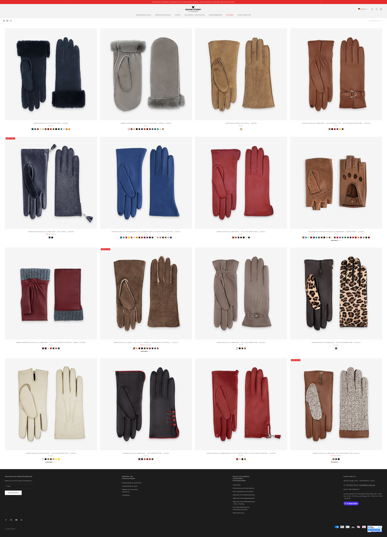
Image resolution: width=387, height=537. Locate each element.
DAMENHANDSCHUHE (143, 15)
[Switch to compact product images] (11, 20)
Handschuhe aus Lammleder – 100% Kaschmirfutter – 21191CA (241, 342)
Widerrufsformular (238, 513)
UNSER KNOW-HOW (244, 15)
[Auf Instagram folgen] (11, 520)
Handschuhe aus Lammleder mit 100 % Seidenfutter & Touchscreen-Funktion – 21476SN (241, 453)
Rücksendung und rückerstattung (243, 488)
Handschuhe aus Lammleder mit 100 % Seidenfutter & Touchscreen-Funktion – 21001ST (146, 231)
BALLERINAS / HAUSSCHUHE (195, 15)
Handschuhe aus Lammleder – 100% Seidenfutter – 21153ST (146, 453)
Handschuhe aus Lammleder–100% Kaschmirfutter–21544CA (336, 453)
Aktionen (230, 15)
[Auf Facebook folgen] (6, 520)
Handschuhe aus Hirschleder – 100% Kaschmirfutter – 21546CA (51, 453)
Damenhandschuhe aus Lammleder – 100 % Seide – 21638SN (51, 231)
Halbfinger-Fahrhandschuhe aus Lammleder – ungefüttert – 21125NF (336, 231)
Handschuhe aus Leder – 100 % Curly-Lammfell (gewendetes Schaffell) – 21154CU (146, 342)
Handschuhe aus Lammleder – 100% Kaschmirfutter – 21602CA (336, 342)
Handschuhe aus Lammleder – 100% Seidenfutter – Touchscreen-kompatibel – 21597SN (336, 123)
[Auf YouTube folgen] (16, 520)
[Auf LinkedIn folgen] (22, 520)
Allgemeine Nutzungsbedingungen (244, 498)
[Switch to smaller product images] (7, 20)
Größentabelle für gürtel (129, 486)
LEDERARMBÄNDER (215, 15)
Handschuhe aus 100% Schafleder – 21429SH (50, 123)
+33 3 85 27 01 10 (352, 485)
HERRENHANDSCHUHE (163, 15)
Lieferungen (236, 485)
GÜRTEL (178, 15)
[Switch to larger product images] (4, 20)
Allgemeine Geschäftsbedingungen (244, 495)
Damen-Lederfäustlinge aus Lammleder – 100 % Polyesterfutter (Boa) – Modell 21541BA (51, 342)
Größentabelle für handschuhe (132, 483)
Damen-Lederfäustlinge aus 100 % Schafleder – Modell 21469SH (146, 123)
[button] (363, 9)
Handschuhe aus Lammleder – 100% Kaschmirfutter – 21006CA (241, 231)
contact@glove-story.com (367, 485)
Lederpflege (126, 495)
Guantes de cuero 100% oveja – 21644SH (241, 123)
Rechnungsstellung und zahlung (243, 491)
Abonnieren (13, 493)
